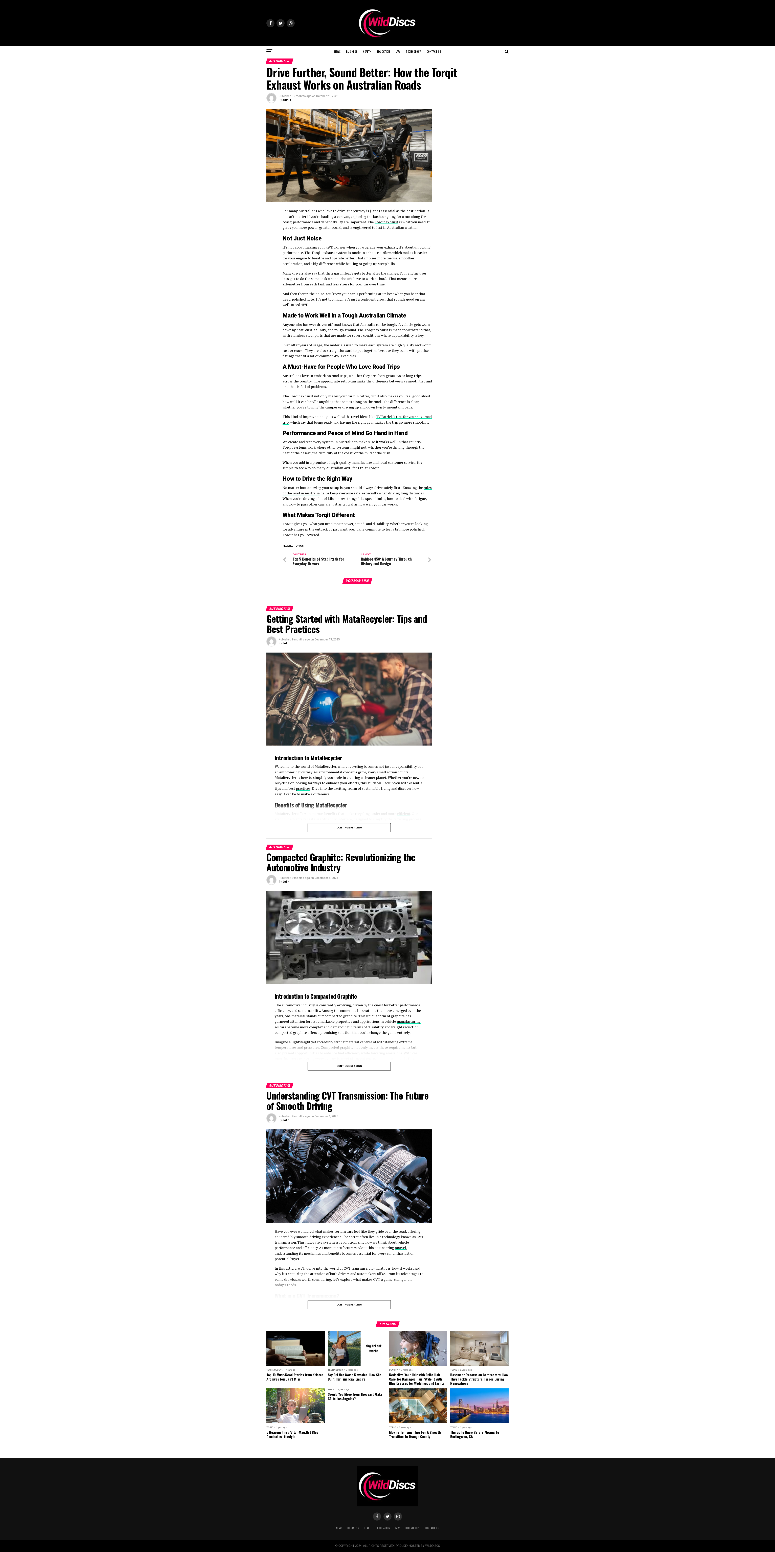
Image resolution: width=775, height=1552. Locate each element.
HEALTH (367, 51)
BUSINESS (351, 51)
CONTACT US (433, 51)
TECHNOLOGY (413, 51)
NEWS (337, 51)
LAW (398, 51)
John (286, 643)
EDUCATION (383, 51)
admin (287, 99)
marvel (400, 1247)
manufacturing (409, 1021)
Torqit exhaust (386, 222)
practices (303, 788)
